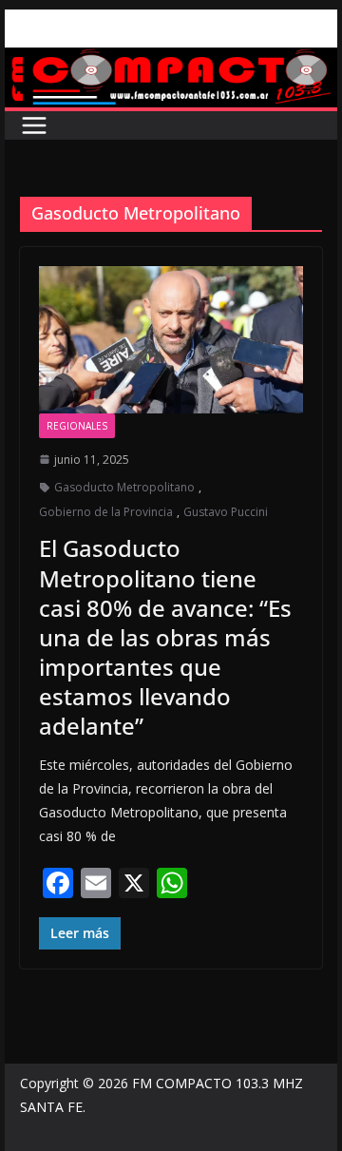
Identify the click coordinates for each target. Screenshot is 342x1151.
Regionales (77, 425)
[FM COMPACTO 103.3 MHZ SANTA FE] (170, 60)
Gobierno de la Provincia (106, 512)
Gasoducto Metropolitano (124, 487)
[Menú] (34, 125)
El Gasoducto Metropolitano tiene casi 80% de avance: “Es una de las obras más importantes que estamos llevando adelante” (165, 636)
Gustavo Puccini (225, 512)
